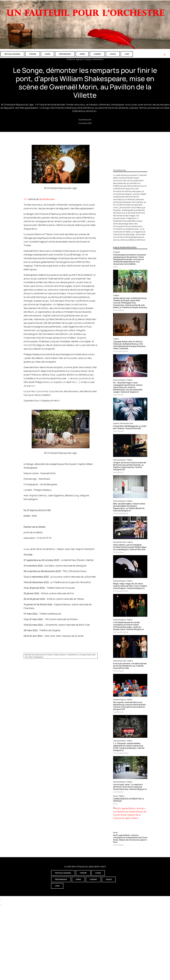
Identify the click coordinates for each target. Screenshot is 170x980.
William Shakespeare (35, 657)
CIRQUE (113, 54)
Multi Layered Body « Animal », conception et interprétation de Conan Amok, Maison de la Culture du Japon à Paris (130, 838)
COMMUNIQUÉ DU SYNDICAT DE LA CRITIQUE (128, 800)
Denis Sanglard (118, 310)
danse (47, 54)
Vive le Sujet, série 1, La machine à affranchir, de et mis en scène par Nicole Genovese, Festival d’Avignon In (130, 786)
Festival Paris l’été (126, 423)
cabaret (97, 54)
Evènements (97, 59)
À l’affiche (71, 59)
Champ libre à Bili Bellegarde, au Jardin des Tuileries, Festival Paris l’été (129, 427)
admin (115, 267)
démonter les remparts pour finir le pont (39, 655)
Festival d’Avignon (119, 380)
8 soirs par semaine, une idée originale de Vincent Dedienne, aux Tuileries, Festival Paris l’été (130, 665)
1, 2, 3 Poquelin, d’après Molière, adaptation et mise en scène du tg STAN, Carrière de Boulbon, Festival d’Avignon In (128, 746)
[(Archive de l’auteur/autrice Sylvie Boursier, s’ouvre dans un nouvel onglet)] (130, 166)
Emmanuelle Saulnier (120, 351)
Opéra (82, 54)
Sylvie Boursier (85, 119)
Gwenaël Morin (73, 655)
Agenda (79, 59)
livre (127, 54)
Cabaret (116, 423)
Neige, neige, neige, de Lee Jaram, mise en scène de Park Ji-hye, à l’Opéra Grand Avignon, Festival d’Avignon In (130, 585)
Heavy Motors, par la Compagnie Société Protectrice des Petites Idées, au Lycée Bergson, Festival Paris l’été (130, 547)
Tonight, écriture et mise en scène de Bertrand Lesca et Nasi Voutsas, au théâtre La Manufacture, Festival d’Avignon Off (129, 466)
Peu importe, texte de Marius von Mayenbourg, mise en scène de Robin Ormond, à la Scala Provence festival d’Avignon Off (129, 705)
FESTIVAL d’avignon (12, 54)
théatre (32, 54)
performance (65, 54)
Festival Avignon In (60, 655)
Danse (115, 796)
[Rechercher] (164, 54)
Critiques (87, 59)
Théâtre (116, 295)
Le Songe (82, 655)
